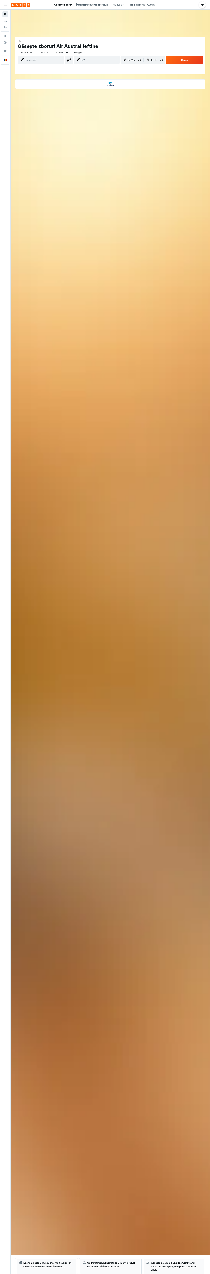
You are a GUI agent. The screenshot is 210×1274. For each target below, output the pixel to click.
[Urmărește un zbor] (5, 42)
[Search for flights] (5, 14)
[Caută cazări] (5, 21)
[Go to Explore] (5, 36)
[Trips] (5, 51)
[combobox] (26, 52)
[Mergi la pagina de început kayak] (20, 5)
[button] (5, 4)
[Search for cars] (5, 27)
